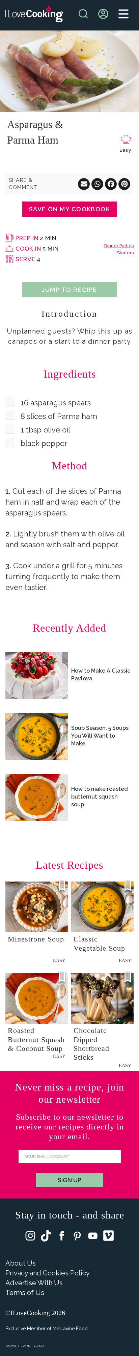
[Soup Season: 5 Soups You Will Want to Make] (36, 736)
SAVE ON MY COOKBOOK (69, 209)
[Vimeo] (108, 1237)
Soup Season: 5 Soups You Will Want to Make (100, 736)
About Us (20, 1263)
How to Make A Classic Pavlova (100, 675)
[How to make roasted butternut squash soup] (36, 797)
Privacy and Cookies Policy (47, 1273)
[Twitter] (46, 1237)
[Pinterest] (77, 1237)
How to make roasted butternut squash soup (99, 797)
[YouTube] (93, 1237)
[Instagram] (30, 1237)
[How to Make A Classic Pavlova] (36, 675)
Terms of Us (24, 1293)
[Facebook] (62, 1237)
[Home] (34, 15)
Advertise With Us (34, 1283)
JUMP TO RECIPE (69, 289)
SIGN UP (69, 1180)
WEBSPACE (36, 1346)
